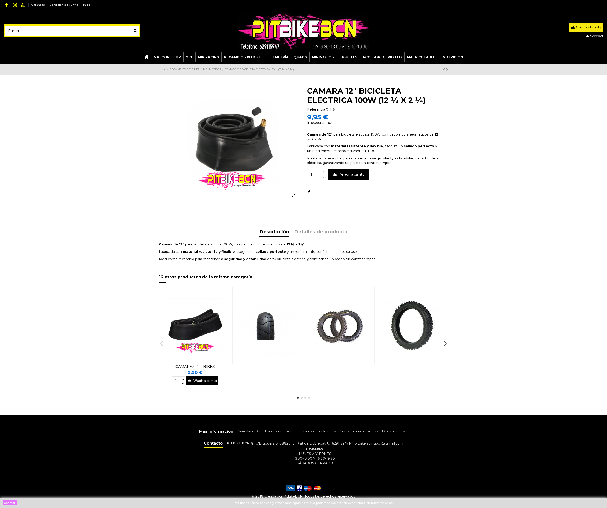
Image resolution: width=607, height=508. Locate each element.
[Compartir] (309, 192)
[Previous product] (444, 70)
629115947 (340, 443)
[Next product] (447, 70)
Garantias (38, 4)
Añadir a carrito (352, 174)
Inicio (86, 4)
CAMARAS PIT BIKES (195, 366)
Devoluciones (393, 431)
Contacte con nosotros (359, 431)
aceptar (9, 503)
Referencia (316, 109)
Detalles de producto (321, 232)
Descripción (274, 232)
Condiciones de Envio (64, 4)
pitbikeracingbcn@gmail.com (379, 443)
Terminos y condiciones (316, 431)
